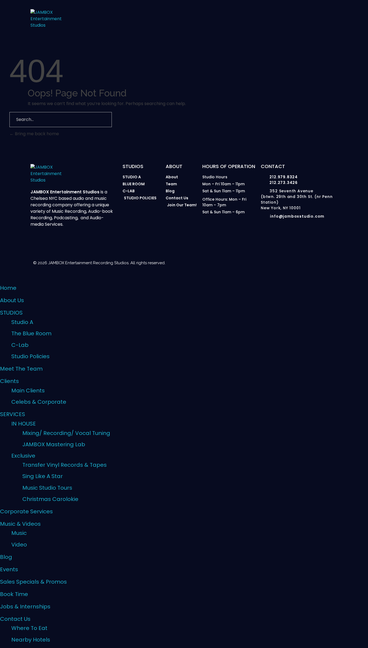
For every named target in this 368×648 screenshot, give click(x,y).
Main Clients (28, 390)
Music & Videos (20, 524)
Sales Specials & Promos (33, 582)
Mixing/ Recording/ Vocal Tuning (66, 433)
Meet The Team (21, 368)
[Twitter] (307, 261)
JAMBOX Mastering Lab (53, 444)
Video (19, 544)
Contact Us (15, 619)
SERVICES (12, 414)
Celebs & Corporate (38, 402)
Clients (9, 381)
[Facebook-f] (265, 261)
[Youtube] (244, 261)
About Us (12, 300)
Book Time (14, 594)
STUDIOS (11, 312)
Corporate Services (26, 511)
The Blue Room (31, 333)
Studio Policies (30, 356)
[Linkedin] (286, 261)
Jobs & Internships (25, 606)
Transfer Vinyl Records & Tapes (64, 465)
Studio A (22, 322)
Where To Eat (29, 628)
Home (8, 288)
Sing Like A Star (42, 476)
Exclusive (23, 455)
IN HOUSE (23, 423)
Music (19, 533)
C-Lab (20, 345)
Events (9, 569)
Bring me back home (36, 134)
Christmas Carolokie (50, 499)
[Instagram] (223, 261)
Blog (6, 557)
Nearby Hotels (30, 639)
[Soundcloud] (328, 261)
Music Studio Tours (47, 488)
